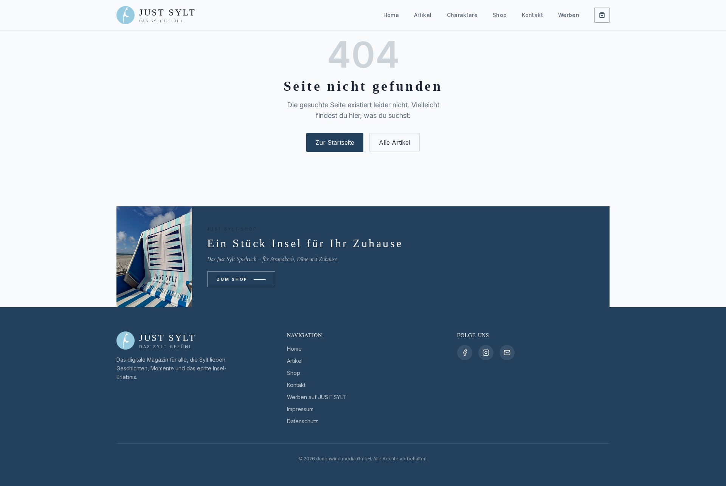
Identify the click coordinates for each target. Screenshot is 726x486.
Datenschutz (302, 421)
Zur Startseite (334, 142)
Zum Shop (232, 279)
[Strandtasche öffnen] (602, 15)
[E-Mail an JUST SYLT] (507, 352)
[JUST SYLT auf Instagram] (485, 352)
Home (391, 15)
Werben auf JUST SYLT (316, 397)
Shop (500, 15)
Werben (568, 15)
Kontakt (532, 15)
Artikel (422, 15)
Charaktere (462, 15)
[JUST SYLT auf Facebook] (464, 352)
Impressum (300, 409)
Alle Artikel (394, 142)
